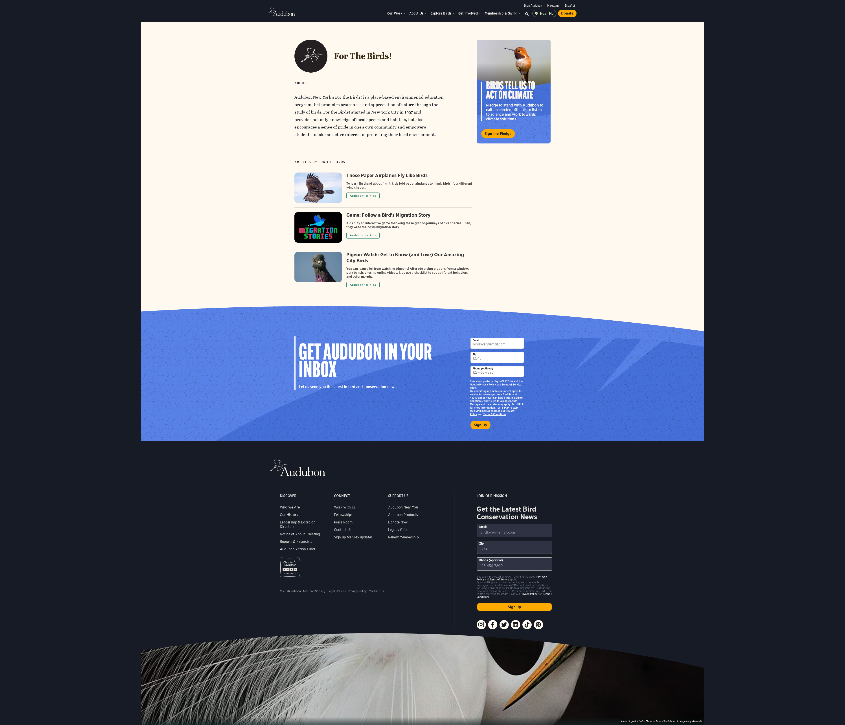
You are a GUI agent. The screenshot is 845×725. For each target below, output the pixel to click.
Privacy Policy (487, 384)
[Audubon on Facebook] (492, 624)
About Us (416, 13)
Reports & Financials (296, 542)
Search (527, 13)
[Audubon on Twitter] (504, 624)
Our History (289, 515)
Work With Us (345, 507)
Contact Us (342, 530)
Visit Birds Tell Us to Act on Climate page (514, 91)
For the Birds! (349, 97)
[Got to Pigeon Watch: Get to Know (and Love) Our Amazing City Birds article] (383, 270)
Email (476, 340)
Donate (567, 13)
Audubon (281, 11)
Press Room (343, 522)
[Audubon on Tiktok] (527, 624)
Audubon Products (403, 515)
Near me (547, 13)
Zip (475, 354)
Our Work (394, 13)
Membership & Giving (501, 13)
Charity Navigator (289, 567)
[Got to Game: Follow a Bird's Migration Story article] (383, 229)
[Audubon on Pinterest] (538, 624)
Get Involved (468, 13)
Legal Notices (337, 591)
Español (570, 5)
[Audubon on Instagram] (481, 624)
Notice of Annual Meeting (300, 534)
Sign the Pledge (498, 134)
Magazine (553, 5)
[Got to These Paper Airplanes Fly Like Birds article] (383, 190)
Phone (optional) (483, 368)
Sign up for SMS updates (353, 537)
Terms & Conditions (494, 414)
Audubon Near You (403, 507)
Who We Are (290, 507)
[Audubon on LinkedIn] (515, 624)
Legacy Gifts (398, 530)
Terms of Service (511, 384)
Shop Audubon (533, 5)
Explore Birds (440, 13)
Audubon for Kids (363, 195)
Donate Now (398, 522)
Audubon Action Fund (297, 549)
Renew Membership (403, 537)
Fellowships (343, 515)
